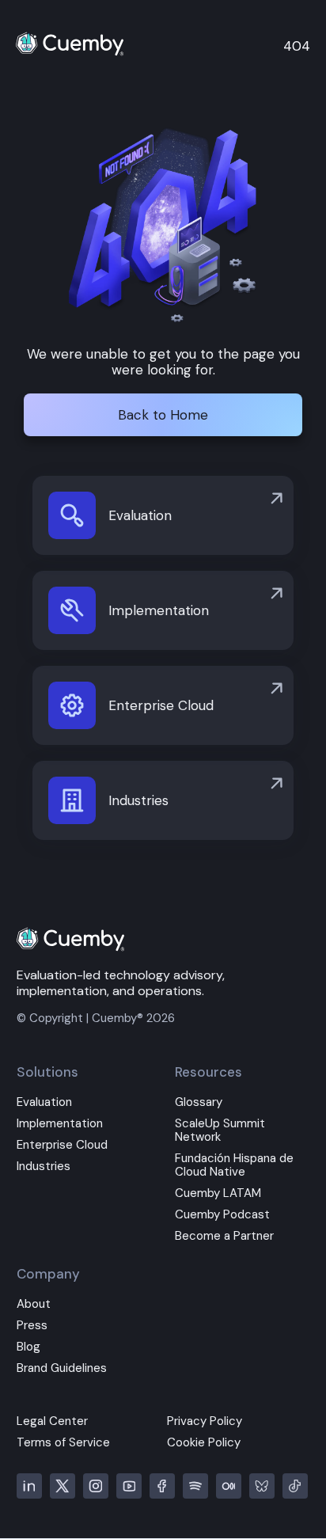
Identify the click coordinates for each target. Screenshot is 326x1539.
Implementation (60, 1123)
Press (32, 1325)
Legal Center (52, 1421)
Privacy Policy (204, 1421)
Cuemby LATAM (218, 1193)
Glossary (198, 1102)
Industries (43, 1166)
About (34, 1304)
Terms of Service (63, 1443)
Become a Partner (224, 1236)
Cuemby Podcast (222, 1215)
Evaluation (44, 1102)
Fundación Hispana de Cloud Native (234, 1165)
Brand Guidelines (62, 1368)
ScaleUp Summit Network (220, 1130)
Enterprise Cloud (62, 1145)
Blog (28, 1347)
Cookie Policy (204, 1443)
